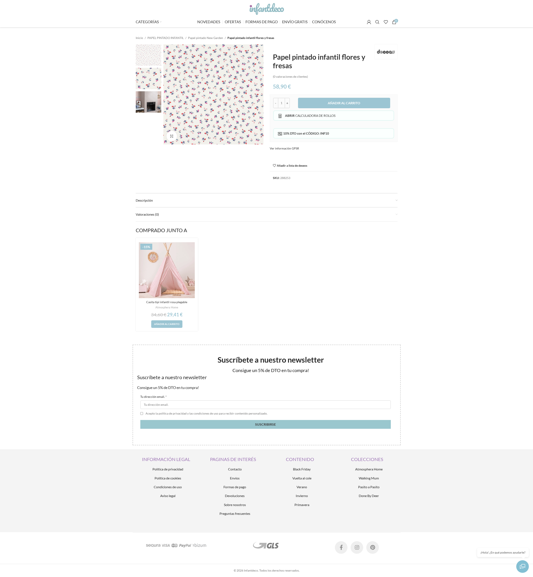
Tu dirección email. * (153, 396)
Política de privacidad (167, 469)
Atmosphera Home (166, 307)
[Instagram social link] (357, 547)
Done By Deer (369, 496)
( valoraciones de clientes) (290, 76)
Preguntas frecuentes (234, 513)
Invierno (302, 496)
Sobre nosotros (235, 505)
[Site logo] (266, 8)
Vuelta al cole (301, 478)
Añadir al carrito (344, 103)
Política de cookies (168, 478)
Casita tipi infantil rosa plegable (166, 302)
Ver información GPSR (284, 148)
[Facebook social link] (341, 547)
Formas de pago (234, 487)
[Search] (377, 22)
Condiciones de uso (168, 487)
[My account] (369, 22)
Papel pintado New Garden (205, 38)
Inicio (139, 38)
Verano (302, 487)
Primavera (301, 505)
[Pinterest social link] (372, 547)
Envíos (235, 478)
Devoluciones (235, 496)
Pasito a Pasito (368, 487)
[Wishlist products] (386, 22)
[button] (166, 324)
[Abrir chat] (522, 566)
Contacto (235, 469)
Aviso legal (168, 496)
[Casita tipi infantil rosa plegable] (167, 270)
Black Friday (302, 469)
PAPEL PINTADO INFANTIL (165, 38)
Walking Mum (369, 478)
